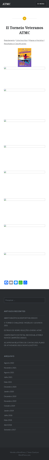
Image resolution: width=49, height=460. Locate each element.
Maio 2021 (8, 382)
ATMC (6, 4)
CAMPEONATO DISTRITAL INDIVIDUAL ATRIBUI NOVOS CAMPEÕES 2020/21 (23, 336)
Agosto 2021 (9, 372)
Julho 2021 (8, 377)
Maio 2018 (8, 420)
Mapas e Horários (36, 40)
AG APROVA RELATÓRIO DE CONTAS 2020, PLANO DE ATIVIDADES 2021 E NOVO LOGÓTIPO (24, 344)
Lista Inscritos (21, 40)
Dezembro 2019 (10, 396)
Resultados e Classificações (15, 43)
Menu (41, 4)
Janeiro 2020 (9, 392)
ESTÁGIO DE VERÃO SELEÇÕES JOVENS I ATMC (23, 330)
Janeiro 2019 (9, 411)
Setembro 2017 (10, 430)
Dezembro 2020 (10, 387)
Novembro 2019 (10, 401)
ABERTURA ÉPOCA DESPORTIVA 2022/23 (20, 318)
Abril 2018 (8, 425)
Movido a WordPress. (18, 452)
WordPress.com (24, 455)
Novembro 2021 (10, 368)
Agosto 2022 (9, 363)
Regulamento (9, 40)
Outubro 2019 (9, 406)
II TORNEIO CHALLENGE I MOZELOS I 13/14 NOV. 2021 (23, 324)
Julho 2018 (8, 415)
